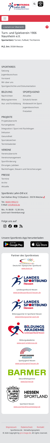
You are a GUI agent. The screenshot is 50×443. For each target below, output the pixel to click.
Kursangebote (8, 124)
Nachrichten (7, 95)
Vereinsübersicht (9, 153)
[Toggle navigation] (4, 18)
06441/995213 (11, 202)
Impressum (11, 427)
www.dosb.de (26, 268)
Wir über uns (7, 82)
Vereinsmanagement (11, 157)
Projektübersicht (9, 121)
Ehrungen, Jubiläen (10, 165)
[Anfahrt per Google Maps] (44, 197)
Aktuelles (27, 95)
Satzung (5, 70)
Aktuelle (5, 186)
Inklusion (5, 132)
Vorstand (5, 78)
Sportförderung (8, 161)
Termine (5, 178)
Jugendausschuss (9, 74)
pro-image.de (25, 433)
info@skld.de (14, 204)
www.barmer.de (27, 381)
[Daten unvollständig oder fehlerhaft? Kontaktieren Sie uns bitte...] (47, 27)
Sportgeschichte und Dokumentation (18, 86)
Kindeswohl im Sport (32, 103)
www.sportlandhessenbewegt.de (27, 407)
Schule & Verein (30, 99)
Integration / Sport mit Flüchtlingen (17, 128)
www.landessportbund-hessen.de (27, 292)
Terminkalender (8, 144)
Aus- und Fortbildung (11, 103)
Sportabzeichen (8, 140)
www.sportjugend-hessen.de (27, 363)
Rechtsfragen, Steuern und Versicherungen (21, 169)
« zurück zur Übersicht (13, 27)
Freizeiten (27, 111)
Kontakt (40, 427)
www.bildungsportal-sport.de (27, 317)
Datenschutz (27, 427)
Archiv (4, 182)
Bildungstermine (9, 99)
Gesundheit (6, 136)
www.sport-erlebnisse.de (27, 343)
